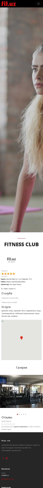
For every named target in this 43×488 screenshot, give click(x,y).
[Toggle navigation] (38, 4)
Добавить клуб (8, 479)
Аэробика (17, 311)
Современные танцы (33, 311)
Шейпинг (14, 316)
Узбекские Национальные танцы (27, 313)
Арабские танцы (7, 311)
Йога (23, 311)
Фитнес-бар (6, 316)
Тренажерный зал (8, 313)
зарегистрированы (21, 427)
